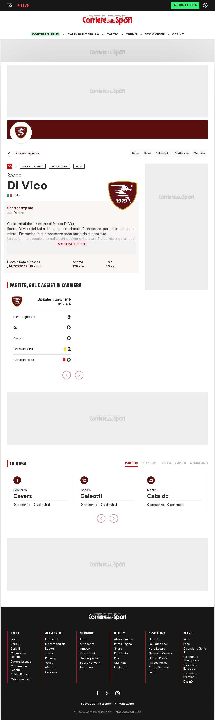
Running (50, 658)
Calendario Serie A (83, 34)
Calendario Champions (191, 658)
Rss (116, 658)
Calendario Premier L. (190, 675)
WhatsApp (126, 703)
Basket (49, 648)
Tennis (131, 34)
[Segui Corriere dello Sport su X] (107, 693)
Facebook (88, 703)
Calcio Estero (20, 674)
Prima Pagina (123, 644)
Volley (49, 662)
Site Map (120, 662)
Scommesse (155, 34)
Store (118, 648)
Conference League (19, 668)
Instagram (105, 703)
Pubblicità (121, 653)
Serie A (15, 644)
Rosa (147, 153)
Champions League (18, 655)
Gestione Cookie (160, 653)
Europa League (21, 661)
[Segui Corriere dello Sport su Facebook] (97, 693)
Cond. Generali (159, 667)
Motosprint (87, 653)
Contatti (154, 639)
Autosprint (87, 644)
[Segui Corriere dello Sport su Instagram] (117, 693)
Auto (83, 639)
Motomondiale (55, 644)
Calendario (162, 153)
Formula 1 (51, 639)
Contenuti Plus (45, 34)
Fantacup (86, 667)
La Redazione (158, 644)
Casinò (178, 34)
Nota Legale (157, 648)
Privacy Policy (158, 662)
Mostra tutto (71, 244)
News (135, 153)
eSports (50, 667)
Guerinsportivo (90, 658)
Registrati (120, 667)
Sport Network (90, 662)
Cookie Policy (158, 658)
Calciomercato (21, 679)
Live (25, 5)
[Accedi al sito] (206, 5)
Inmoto (85, 648)
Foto (186, 644)
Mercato (199, 153)
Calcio (113, 34)
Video (187, 639)
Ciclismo (51, 672)
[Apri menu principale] (9, 5)
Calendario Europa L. (190, 667)
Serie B (15, 648)
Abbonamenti (123, 639)
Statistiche (182, 153)
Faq (151, 672)
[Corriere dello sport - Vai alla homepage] (107, 20)
